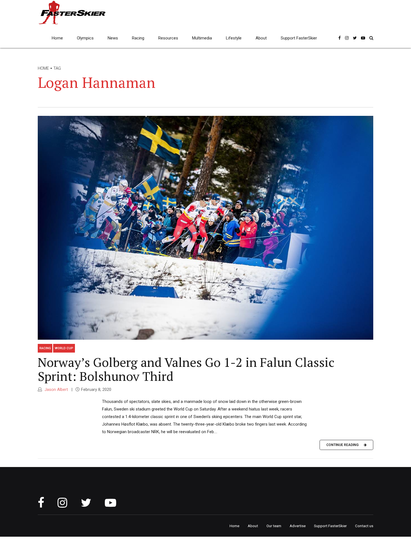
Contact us (364, 526)
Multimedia (202, 38)
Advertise (298, 526)
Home (57, 38)
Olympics (85, 38)
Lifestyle (234, 38)
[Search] (371, 38)
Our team (273, 526)
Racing (138, 38)
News (113, 38)
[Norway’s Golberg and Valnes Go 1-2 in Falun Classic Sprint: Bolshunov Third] (205, 228)
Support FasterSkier (299, 38)
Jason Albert (55, 389)
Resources (168, 38)
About (261, 38)
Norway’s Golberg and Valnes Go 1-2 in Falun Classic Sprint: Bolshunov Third (186, 369)
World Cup (64, 348)
